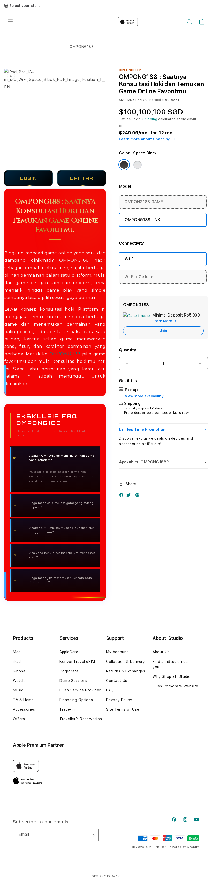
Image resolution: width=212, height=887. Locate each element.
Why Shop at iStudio (172, 676)
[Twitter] (129, 496)
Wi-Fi (129, 259)
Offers (19, 719)
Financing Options (76, 700)
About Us (161, 652)
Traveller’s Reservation (80, 719)
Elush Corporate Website (175, 686)
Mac (17, 652)
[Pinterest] (138, 496)
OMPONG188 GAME (143, 201)
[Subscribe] (92, 835)
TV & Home (23, 700)
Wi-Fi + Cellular (138, 276)
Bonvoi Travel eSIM (77, 661)
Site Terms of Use (122, 709)
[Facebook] (122, 496)
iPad (17, 661)
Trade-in (67, 709)
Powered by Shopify (183, 847)
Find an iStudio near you (171, 664)
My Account (117, 652)
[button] (163, 430)
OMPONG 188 (65, 353)
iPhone (19, 671)
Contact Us (116, 681)
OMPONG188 (156, 847)
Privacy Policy (119, 700)
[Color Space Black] (124, 165)
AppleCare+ (70, 652)
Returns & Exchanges (125, 671)
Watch (19, 681)
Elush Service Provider (80, 690)
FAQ (110, 690)
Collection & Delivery (125, 661)
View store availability (144, 396)
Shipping (149, 119)
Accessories (24, 709)
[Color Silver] (137, 165)
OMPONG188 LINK (142, 219)
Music (18, 690)
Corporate (68, 671)
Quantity (127, 350)
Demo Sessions (73, 681)
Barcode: (156, 100)
